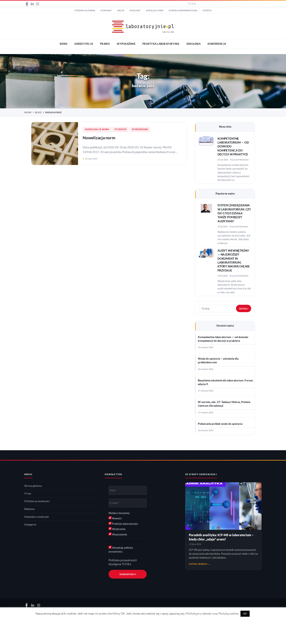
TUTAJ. (127, 564)
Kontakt (106, 10)
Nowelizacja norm (99, 137)
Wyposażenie (119, 534)
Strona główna (84, 10)
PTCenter (120, 129)
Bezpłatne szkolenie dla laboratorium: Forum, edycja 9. (225, 382)
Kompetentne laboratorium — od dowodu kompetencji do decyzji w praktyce (223, 338)
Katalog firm (154, 10)
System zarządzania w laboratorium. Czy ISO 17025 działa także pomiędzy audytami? (234, 213)
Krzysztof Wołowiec (239, 159)
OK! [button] (245, 613)
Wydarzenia (118, 529)
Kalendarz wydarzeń (36, 516)
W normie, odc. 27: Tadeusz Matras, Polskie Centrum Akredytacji (224, 403)
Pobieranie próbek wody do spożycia (220, 423)
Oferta (207, 10)
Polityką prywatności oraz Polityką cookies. (212, 613)
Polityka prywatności (37, 501)
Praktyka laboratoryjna (124, 523)
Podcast (135, 10)
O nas (27, 493)
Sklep (121, 10)
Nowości (116, 518)
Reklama (29, 509)
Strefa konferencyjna (183, 10)
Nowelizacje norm (97, 129)
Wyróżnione (140, 129)
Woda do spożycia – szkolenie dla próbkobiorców (218, 360)
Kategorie (30, 524)
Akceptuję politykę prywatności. (121, 549)
